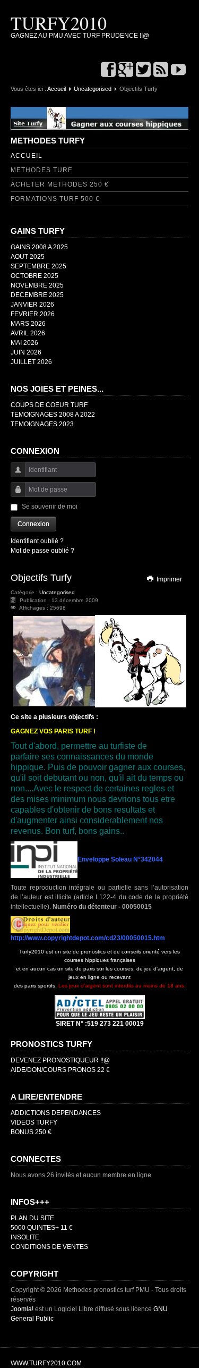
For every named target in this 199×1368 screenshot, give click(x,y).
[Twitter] (143, 70)
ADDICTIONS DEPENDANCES (56, 1113)
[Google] (125, 70)
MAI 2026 (24, 343)
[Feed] (160, 70)
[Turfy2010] (99, 118)
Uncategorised (92, 89)
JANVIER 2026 (32, 304)
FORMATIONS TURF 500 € (55, 198)
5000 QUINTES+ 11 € (42, 1227)
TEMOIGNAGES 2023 (42, 424)
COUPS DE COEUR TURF (49, 405)
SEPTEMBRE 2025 (38, 266)
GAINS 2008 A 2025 (39, 247)
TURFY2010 (59, 23)
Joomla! (22, 1309)
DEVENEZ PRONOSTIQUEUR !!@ (60, 1060)
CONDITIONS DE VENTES (49, 1247)
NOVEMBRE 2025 (37, 285)
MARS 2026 (28, 323)
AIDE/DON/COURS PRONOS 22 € (60, 1070)
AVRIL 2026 (28, 333)
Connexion (33, 524)
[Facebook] (108, 70)
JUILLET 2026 (31, 362)
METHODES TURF (41, 170)
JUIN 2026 (26, 352)
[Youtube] (178, 70)
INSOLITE (25, 1237)
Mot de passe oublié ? (42, 550)
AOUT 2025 (28, 256)
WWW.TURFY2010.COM (46, 1363)
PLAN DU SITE (32, 1218)
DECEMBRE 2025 (37, 295)
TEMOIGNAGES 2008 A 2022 (53, 414)
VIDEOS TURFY (34, 1122)
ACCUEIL (26, 155)
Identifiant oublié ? (37, 541)
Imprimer (168, 579)
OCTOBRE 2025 (34, 276)
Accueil (56, 89)
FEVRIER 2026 (33, 314)
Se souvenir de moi (49, 506)
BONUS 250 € (31, 1132)
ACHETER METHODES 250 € (60, 184)
